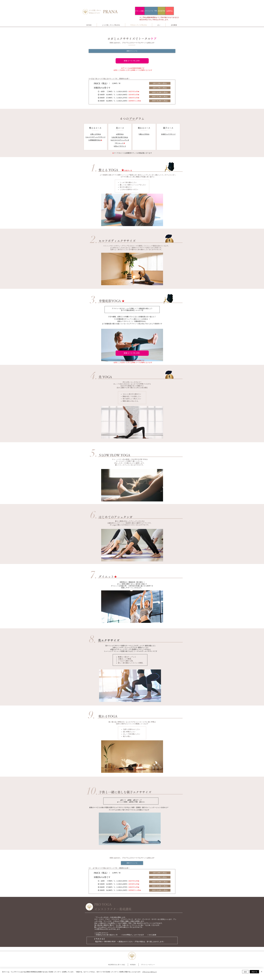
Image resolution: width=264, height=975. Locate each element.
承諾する (254, 972)
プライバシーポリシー (149, 972)
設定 (245, 972)
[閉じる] (261, 971)
